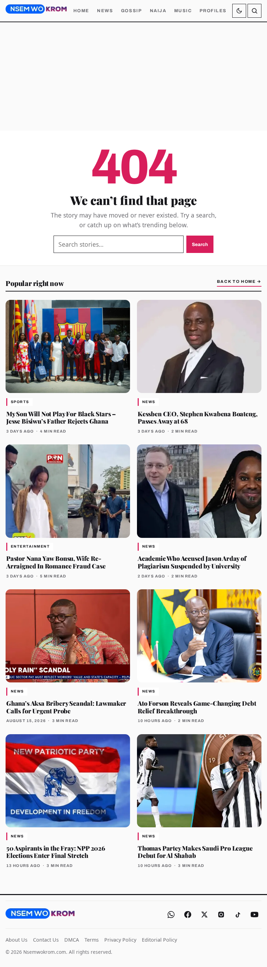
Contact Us (46, 939)
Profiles (213, 10)
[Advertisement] (133, 76)
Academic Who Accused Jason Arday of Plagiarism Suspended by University (192, 562)
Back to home (239, 281)
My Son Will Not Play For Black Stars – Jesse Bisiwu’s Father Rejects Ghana (61, 417)
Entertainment (30, 546)
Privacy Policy (120, 939)
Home (81, 10)
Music (183, 10)
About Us (16, 939)
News (105, 10)
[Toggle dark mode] (239, 11)
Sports (20, 402)
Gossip (131, 10)
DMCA (71, 939)
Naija (158, 10)
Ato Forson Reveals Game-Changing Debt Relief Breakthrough (197, 707)
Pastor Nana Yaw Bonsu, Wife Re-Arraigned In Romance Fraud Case (55, 562)
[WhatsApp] (171, 914)
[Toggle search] (254, 11)
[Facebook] (188, 914)
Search (200, 244)
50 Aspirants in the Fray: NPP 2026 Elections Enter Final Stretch (55, 852)
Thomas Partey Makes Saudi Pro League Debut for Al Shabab (195, 852)
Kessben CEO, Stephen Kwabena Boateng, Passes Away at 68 (197, 417)
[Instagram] (221, 914)
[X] (204, 914)
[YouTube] (254, 914)
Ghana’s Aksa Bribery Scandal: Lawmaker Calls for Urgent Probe (66, 707)
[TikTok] (238, 914)
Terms (91, 939)
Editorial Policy (159, 939)
